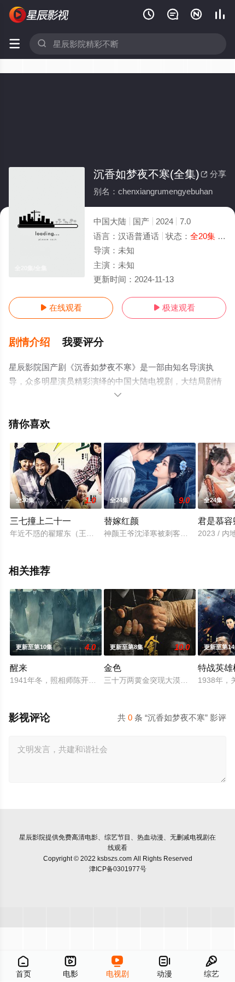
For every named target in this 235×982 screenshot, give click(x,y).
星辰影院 (32, 837)
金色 (112, 667)
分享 (213, 173)
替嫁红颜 (121, 521)
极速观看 (174, 307)
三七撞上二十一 (40, 521)
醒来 (18, 667)
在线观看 (61, 307)
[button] (35, 342)
